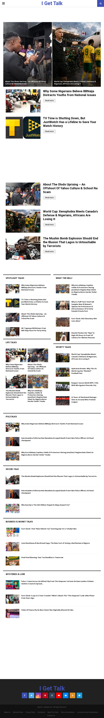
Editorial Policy (18, 712)
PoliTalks (11, 417)
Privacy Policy (30, 712)
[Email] (65, 695)
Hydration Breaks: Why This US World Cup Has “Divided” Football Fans (84, 371)
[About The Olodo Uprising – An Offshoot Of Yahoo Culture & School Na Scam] (23, 194)
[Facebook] (24, 695)
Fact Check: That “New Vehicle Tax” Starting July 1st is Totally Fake (48, 528)
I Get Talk (52, 3)
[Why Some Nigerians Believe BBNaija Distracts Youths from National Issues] (23, 101)
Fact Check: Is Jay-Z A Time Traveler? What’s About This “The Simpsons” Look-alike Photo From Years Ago (57, 596)
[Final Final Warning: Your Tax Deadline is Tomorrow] (12, 561)
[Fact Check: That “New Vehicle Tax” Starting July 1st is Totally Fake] (12, 532)
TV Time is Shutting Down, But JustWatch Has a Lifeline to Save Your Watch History (69, 122)
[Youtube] (59, 695)
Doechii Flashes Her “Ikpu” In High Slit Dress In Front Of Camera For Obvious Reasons (83, 335)
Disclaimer (41, 712)
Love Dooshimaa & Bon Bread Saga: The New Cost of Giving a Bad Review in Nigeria (55, 543)
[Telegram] (79, 695)
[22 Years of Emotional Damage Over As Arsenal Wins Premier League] (63, 400)
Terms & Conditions (68, 712)
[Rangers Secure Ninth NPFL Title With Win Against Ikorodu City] (63, 386)
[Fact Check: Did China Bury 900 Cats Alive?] (63, 322)
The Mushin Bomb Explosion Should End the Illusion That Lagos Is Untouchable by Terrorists (70, 242)
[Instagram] (38, 695)
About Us (7, 712)
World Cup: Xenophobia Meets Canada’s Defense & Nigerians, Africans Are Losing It (75, 82)
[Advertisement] (52, 161)
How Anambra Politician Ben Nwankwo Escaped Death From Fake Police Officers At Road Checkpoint (57, 439)
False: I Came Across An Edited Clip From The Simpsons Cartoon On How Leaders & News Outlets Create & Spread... (57, 582)
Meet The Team (53, 712)
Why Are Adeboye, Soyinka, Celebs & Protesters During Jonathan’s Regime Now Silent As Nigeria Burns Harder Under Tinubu (37, 396)
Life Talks (11, 342)
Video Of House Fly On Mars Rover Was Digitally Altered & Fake (47, 610)
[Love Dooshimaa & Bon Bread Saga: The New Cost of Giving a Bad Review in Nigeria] (12, 546)
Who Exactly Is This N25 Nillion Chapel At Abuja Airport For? (45, 504)
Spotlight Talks (15, 278)
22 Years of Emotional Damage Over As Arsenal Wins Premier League (83, 399)
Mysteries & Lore (15, 574)
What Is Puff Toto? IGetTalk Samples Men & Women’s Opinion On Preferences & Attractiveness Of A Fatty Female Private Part (82, 306)
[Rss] (72, 695)
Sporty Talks (63, 347)
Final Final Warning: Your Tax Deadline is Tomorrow (42, 557)
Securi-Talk (12, 469)
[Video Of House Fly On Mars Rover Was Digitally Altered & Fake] (12, 613)
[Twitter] (31, 695)
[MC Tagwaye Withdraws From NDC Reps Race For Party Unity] (12, 331)
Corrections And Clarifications (87, 712)
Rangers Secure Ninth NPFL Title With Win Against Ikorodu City (84, 384)
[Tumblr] (52, 695)
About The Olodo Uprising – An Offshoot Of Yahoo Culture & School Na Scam (25, 82)
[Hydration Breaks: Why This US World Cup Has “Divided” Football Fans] (63, 372)
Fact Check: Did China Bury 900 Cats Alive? (84, 319)
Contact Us (51, 715)
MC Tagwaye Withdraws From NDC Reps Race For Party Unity (33, 329)
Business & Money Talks (19, 522)
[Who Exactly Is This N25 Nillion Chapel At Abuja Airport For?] (12, 508)
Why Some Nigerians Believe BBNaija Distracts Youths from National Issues (34, 287)
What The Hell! (64, 278)
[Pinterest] (45, 695)
